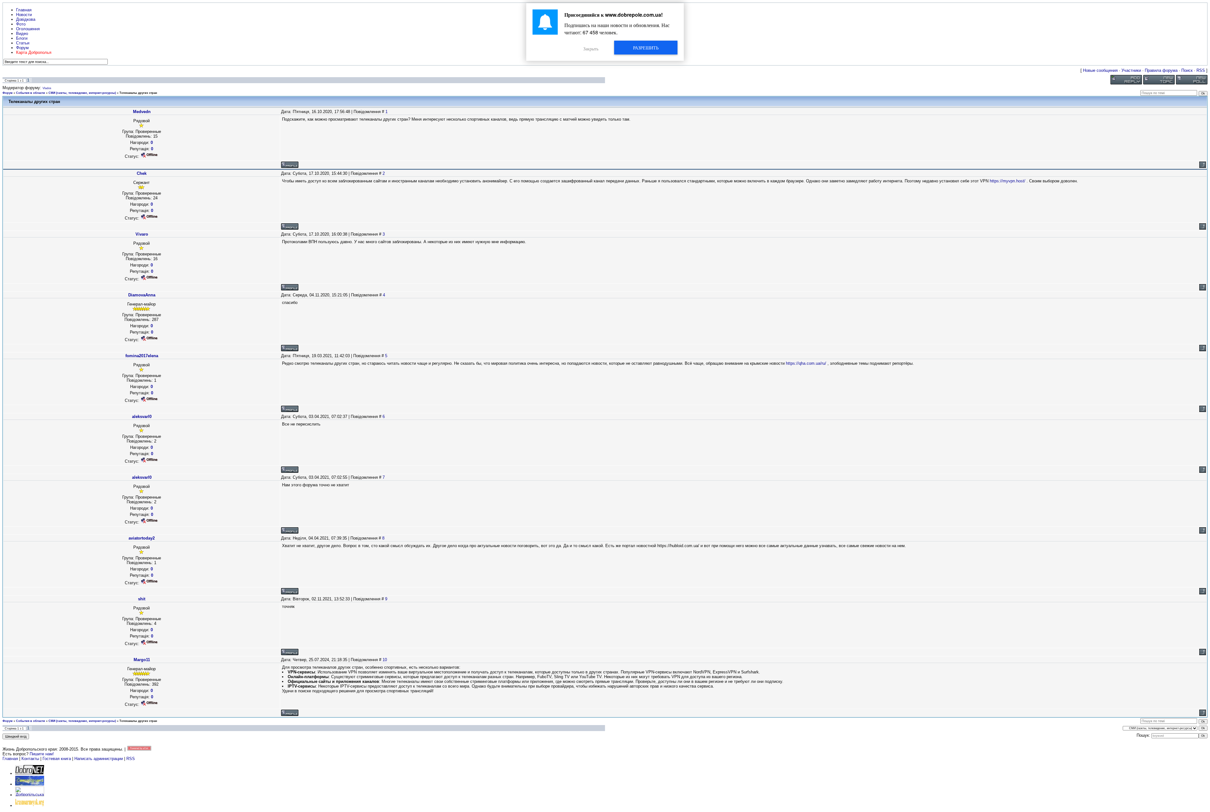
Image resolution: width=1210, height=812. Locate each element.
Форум (8, 92)
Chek (142, 173)
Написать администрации (99, 758)
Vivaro (141, 234)
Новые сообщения (1100, 70)
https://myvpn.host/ (1007, 181)
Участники (1131, 70)
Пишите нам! (42, 754)
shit (141, 599)
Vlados (47, 88)
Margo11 (142, 659)
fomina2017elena (141, 355)
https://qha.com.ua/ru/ (806, 363)
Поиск (1187, 70)
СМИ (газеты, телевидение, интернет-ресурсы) (82, 92)
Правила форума (1161, 70)
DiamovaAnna (141, 295)
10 (385, 659)
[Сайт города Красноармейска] (29, 805)
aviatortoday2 (142, 538)
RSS (1200, 70)
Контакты (30, 758)
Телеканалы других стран (138, 92)
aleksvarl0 (142, 416)
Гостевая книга (57, 758)
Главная (10, 758)
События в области (30, 92)
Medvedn (142, 111)
